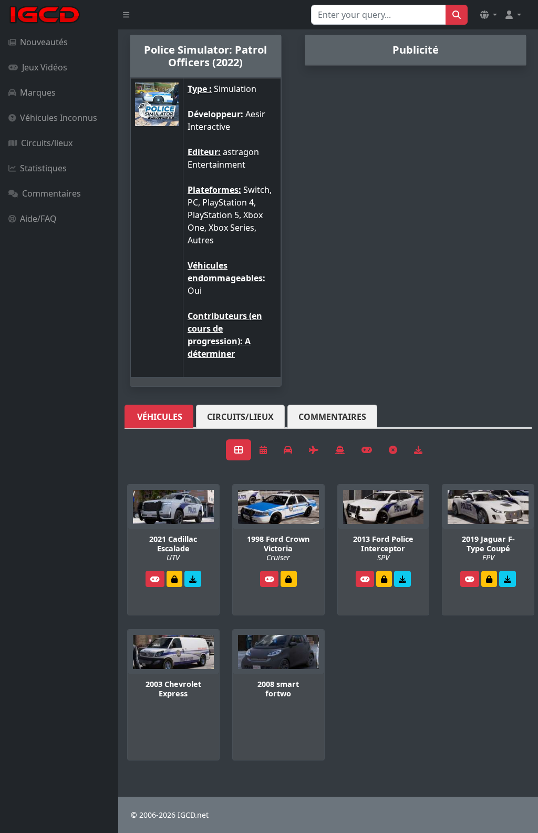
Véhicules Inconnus (58, 118)
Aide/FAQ (38, 218)
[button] (488, 14)
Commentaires (51, 193)
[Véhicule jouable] (155, 579)
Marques (38, 92)
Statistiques (43, 168)
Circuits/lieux (47, 143)
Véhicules (159, 417)
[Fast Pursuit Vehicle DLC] (507, 579)
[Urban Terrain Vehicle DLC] (192, 579)
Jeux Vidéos (44, 67)
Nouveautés (44, 42)
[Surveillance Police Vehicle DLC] (402, 579)
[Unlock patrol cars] (174, 579)
